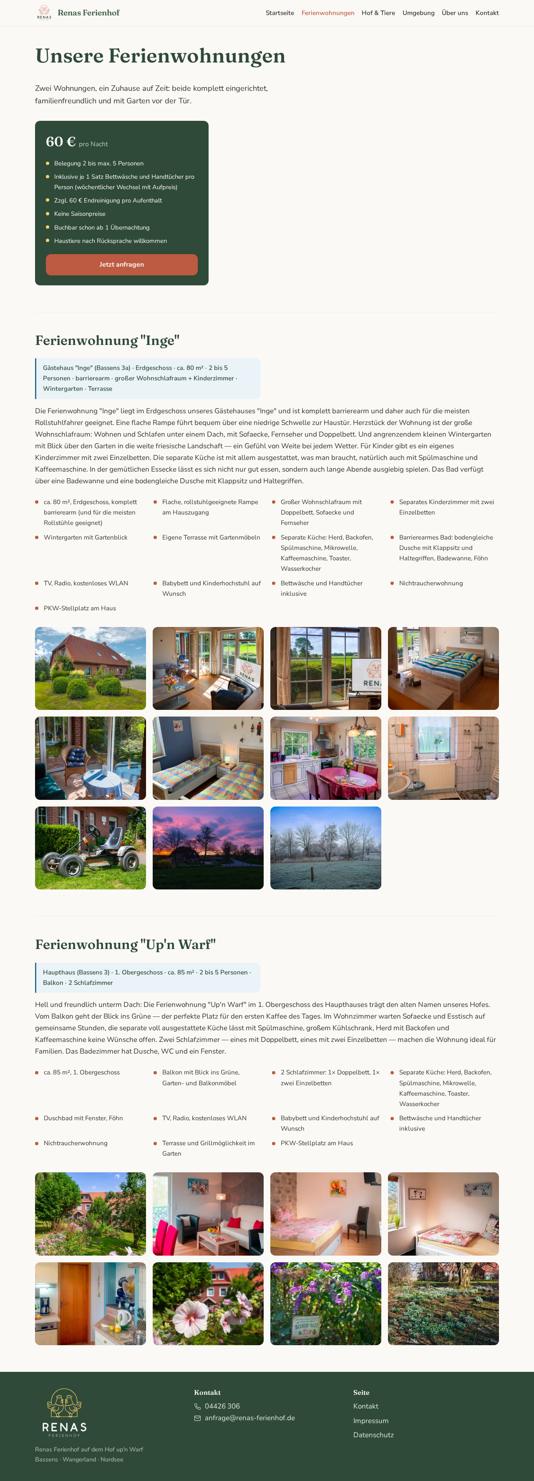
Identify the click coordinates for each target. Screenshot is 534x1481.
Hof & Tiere (378, 13)
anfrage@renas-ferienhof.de (250, 1418)
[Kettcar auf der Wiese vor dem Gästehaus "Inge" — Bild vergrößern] (90, 848)
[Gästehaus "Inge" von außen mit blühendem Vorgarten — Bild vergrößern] (90, 668)
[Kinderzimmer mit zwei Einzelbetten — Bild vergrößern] (208, 758)
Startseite (280, 13)
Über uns (455, 13)
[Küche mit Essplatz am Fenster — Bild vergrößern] (90, 1304)
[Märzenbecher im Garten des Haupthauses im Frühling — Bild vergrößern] (443, 1304)
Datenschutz (373, 1435)
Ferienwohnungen (328, 13)
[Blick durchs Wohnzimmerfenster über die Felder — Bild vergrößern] (325, 668)
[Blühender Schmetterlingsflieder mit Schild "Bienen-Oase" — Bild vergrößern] (325, 1304)
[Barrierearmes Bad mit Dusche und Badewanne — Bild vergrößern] (443, 758)
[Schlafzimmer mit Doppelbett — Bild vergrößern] (325, 1214)
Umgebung (419, 13)
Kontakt (487, 13)
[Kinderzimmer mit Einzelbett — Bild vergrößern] (443, 1214)
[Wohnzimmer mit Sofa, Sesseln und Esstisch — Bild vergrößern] (208, 1214)
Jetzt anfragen (122, 264)
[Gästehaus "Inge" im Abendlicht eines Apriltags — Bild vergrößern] (208, 848)
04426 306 (222, 1406)
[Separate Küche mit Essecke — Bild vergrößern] (325, 758)
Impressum (371, 1421)
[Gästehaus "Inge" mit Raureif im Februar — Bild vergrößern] (325, 848)
